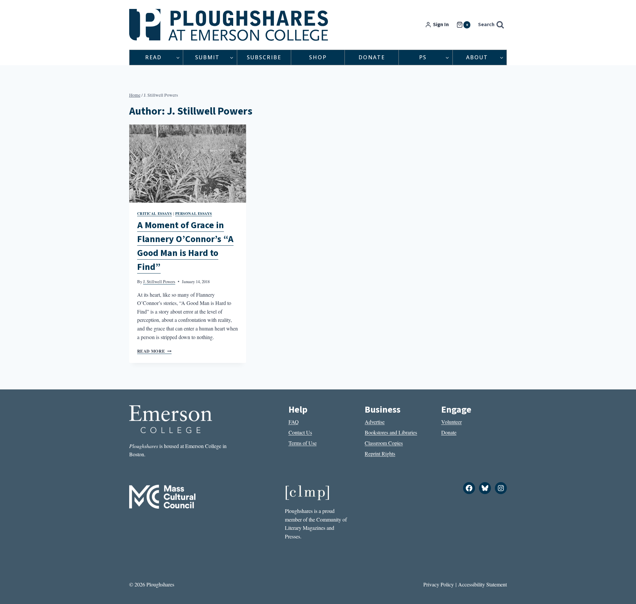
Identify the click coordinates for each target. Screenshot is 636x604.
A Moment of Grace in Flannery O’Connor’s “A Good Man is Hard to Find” (185, 246)
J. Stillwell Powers (159, 281)
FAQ (294, 421)
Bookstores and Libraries (391, 432)
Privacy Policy (438, 584)
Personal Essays (193, 213)
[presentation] (187, 164)
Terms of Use (303, 442)
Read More (154, 351)
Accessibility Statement (482, 584)
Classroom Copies (384, 442)
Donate (371, 57)
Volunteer (451, 421)
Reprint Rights (380, 453)
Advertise (375, 421)
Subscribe (264, 57)
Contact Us (300, 432)
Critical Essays (154, 213)
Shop (318, 57)
